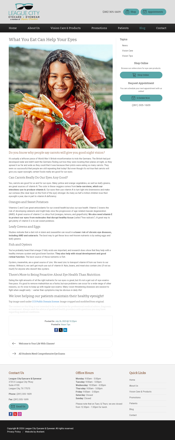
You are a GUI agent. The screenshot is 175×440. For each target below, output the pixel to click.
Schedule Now (143, 98)
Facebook (11, 414)
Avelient (40, 431)
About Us (33, 28)
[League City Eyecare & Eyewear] (24, 11)
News (125, 45)
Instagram (20, 414)
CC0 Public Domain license (45, 301)
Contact (161, 28)
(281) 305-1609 (112, 11)
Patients (123, 28)
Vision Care (127, 50)
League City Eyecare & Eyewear (40, 428)
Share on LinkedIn (65, 330)
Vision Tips (65, 324)
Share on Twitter (61, 330)
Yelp (15, 414)
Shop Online (143, 75)
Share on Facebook (56, 330)
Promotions (99, 28)
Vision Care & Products (65, 28)
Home (13, 28)
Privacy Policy (14, 431)
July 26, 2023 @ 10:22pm (66, 321)
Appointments (155, 12)
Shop (133, 12)
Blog (142, 28)
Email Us (20, 406)
